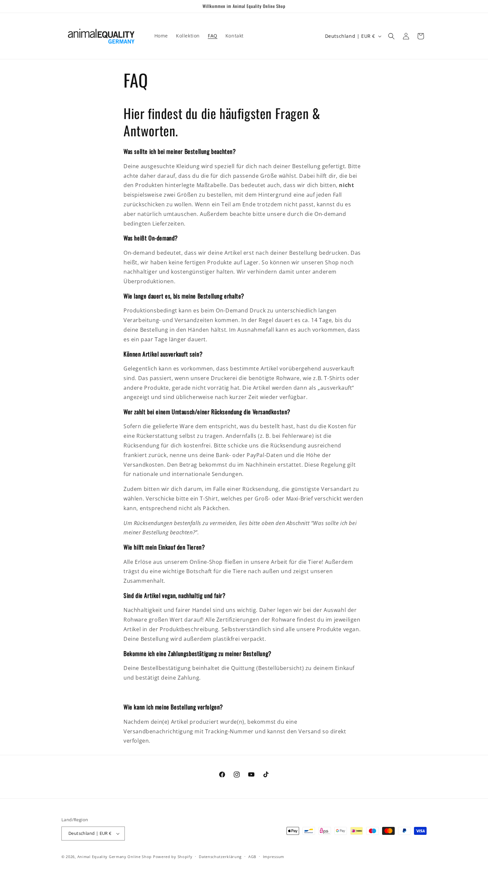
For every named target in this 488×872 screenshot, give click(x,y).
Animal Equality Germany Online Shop (114, 856)
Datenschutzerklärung (220, 856)
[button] (391, 36)
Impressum (273, 856)
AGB (252, 856)
